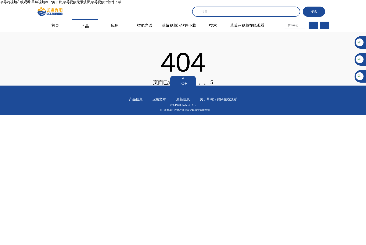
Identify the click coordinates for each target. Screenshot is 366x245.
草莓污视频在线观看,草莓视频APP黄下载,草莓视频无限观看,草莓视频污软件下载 (60, 2)
